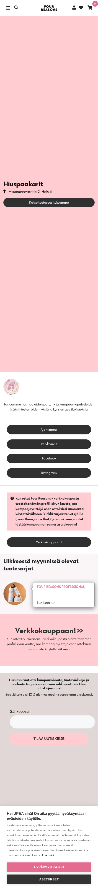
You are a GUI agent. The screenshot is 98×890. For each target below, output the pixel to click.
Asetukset (49, 879)
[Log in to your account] (74, 7)
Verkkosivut (49, 444)
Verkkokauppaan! (49, 542)
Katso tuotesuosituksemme (49, 202)
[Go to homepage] (49, 8)
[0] (90, 8)
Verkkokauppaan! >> (49, 630)
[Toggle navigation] (8, 8)
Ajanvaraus (49, 429)
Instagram (49, 473)
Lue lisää (48, 855)
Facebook (49, 458)
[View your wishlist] (80, 8)
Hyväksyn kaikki (49, 867)
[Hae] (16, 8)
